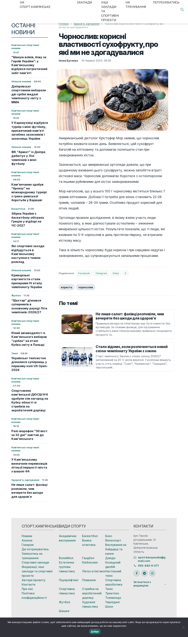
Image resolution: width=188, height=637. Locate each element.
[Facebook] (136, 573)
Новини (27, 536)
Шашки (64, 611)
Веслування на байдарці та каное (115, 549)
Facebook (84, 273)
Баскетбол (90, 536)
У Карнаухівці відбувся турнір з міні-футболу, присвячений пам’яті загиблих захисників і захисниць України (29, 130)
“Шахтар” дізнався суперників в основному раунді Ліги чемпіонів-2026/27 (29, 306)
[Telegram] (144, 573)
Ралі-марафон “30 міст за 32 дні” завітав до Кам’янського (29, 435)
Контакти (28, 584)
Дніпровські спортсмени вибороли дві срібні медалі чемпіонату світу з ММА (28, 94)
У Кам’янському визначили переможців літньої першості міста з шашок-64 (29, 465)
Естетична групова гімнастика (67, 567)
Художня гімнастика (90, 604)
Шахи (109, 606)
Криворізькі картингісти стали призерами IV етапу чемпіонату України (26, 281)
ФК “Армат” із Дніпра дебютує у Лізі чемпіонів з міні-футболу (28, 158)
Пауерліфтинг (69, 580)
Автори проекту (33, 580)
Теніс (109, 589)
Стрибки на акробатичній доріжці (92, 593)
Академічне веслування (67, 538)
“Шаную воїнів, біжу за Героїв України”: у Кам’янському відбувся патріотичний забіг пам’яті (29, 65)
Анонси (27, 540)
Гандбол (88, 558)
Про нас (27, 589)
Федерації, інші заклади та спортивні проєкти (37, 571)
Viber (116, 273)
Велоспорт (113, 540)
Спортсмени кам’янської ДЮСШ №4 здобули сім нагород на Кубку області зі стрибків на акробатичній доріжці (29, 400)
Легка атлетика (93, 571)
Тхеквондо (113, 598)
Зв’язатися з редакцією (142, 583)
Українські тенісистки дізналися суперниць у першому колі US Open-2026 (29, 364)
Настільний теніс (113, 573)
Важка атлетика (88, 543)
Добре (95, 631)
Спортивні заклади (35, 562)
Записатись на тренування (32, 556)
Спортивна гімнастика (67, 591)
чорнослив (85, 287)
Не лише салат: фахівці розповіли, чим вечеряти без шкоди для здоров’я (29, 490)
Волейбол (66, 558)
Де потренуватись (35, 549)
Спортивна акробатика (113, 582)
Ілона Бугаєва (68, 60)
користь (66, 287)
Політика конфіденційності (34, 595)
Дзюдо (110, 558)
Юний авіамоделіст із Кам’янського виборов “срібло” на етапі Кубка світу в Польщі (29, 339)
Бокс (108, 536)
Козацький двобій (112, 565)
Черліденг (112, 602)
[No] (183, 627)
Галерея (28, 545)
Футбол (64, 602)
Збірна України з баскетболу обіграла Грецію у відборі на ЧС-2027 (27, 219)
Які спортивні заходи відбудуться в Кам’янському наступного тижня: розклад (27, 254)
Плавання (89, 580)
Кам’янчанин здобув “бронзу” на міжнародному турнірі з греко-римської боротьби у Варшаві (29, 192)
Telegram (101, 273)
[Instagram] (152, 573)
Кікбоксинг (90, 562)
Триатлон (112, 593)
